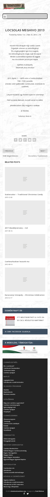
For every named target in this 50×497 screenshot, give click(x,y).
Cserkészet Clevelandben (12, 368)
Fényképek (7, 412)
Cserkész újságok (9, 372)
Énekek (6, 426)
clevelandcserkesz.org (18, 491)
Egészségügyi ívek (10, 407)
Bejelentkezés (8, 392)
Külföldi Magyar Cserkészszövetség (15, 451)
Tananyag (7, 421)
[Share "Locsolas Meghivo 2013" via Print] (34, 140)
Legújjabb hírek (9, 380)
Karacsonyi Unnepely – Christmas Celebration (25, 295)
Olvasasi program (9, 419)
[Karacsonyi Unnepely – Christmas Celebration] (25, 279)
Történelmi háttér (9, 370)
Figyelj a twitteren (9, 480)
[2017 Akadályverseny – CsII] (25, 212)
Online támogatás (9, 439)
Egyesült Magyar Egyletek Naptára (15, 459)
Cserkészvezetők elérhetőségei (14, 472)
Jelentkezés (7, 470)
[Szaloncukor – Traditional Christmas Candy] (25, 179)
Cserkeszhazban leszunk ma (17, 261)
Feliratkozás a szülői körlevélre (13, 382)
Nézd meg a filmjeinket (11, 486)
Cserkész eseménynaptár (12, 405)
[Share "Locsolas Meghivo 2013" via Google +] (25, 140)
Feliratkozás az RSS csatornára (13, 484)
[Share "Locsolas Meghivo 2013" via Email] (29, 140)
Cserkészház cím (9, 468)
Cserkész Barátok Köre (11, 448)
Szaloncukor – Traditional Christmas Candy (24, 194)
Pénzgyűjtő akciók (9, 441)
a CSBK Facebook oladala (17, 331)
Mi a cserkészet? (9, 366)
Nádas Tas (21, 35)
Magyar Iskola (8, 455)
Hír (40, 35)
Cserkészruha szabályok (11, 423)
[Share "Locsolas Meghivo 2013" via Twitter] (20, 140)
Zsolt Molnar (39, 491)
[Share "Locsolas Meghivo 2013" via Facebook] (15, 140)
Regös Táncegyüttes (10, 453)
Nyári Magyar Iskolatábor (12, 457)
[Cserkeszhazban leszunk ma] (25, 246)
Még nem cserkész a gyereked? (14, 403)
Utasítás (6, 390)
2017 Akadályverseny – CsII (16, 228)
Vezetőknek (7, 430)
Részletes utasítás (9, 394)
